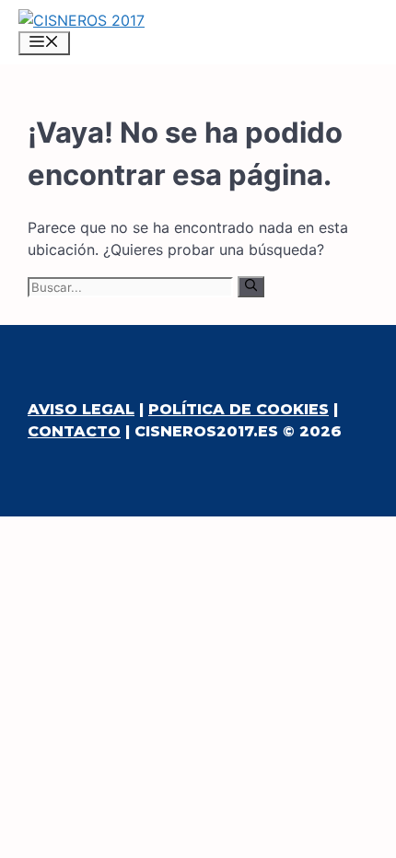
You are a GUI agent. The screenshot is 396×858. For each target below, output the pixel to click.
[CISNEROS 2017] (81, 20)
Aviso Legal (81, 409)
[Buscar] (251, 286)
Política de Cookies (238, 409)
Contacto (74, 431)
